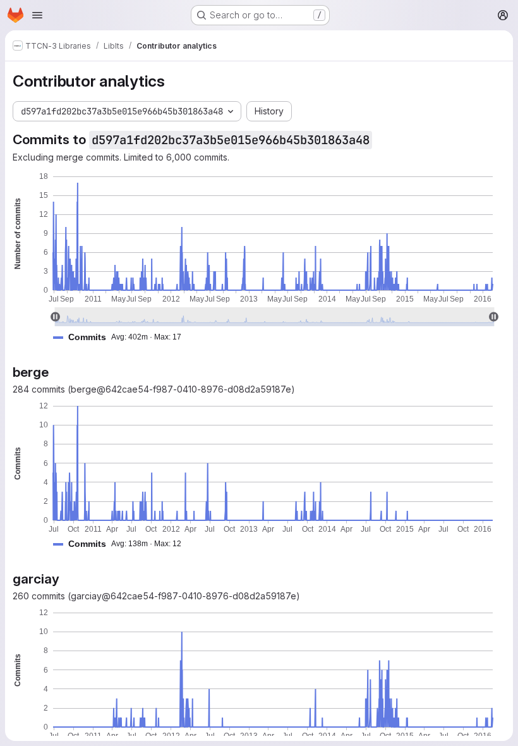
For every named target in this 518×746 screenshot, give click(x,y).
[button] (122, 337)
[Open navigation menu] (37, 15)
